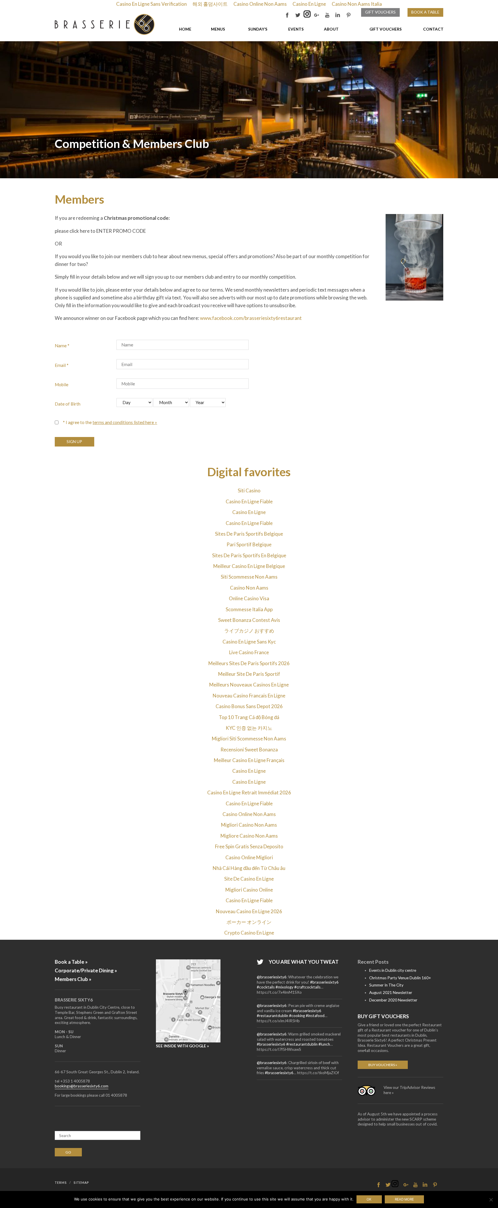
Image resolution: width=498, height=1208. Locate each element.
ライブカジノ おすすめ (249, 631)
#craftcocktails (307, 987)
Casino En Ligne (249, 512)
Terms (61, 1182)
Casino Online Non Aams (249, 814)
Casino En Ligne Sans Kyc (249, 642)
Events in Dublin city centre (392, 970)
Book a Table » (71, 962)
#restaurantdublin (272, 1015)
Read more (404, 1199)
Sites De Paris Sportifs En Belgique (249, 555)
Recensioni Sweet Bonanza (249, 749)
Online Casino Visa (249, 598)
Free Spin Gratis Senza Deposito (249, 846)
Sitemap (81, 1182)
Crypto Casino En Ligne (249, 933)
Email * (62, 365)
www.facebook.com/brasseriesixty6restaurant (251, 318)
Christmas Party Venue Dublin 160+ (400, 978)
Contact (433, 29)
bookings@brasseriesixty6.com (81, 1086)
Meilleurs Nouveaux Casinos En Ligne (249, 685)
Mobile (61, 384)
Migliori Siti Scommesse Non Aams (249, 739)
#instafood (315, 1015)
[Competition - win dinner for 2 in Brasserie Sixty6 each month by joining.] (104, 24)
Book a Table (425, 12)
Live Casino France (249, 652)
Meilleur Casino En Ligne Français (249, 760)
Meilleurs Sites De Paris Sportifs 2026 (249, 663)
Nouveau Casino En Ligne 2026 (249, 911)
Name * (62, 345)
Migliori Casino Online (249, 890)
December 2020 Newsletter (393, 1000)
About (331, 29)
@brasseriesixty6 (271, 977)
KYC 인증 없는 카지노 (249, 728)
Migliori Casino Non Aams (249, 825)
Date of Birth (67, 403)
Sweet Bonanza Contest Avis (249, 620)
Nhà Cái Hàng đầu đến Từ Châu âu (249, 868)
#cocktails (266, 987)
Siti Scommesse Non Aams (249, 577)
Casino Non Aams (249, 588)
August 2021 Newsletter (390, 992)
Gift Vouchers (380, 12)
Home (185, 29)
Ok (369, 1199)
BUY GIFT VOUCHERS (383, 1016)
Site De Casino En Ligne (249, 879)
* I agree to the (110, 422)
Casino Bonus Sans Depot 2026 (249, 706)
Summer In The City (386, 985)
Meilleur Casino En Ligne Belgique (249, 566)
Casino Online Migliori (249, 857)
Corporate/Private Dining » (86, 970)
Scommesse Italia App (249, 609)
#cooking (297, 1015)
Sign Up (74, 441)
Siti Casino (249, 490)
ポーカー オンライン (249, 922)
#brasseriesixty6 (324, 982)
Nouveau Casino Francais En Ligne (249, 696)
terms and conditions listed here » (125, 422)
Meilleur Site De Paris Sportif (249, 674)
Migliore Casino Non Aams (249, 836)
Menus (218, 29)
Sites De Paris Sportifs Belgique (249, 534)
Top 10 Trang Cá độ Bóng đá (249, 717)
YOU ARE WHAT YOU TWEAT (304, 962)
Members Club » (73, 979)
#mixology (284, 987)
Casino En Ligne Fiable (249, 501)
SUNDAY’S (257, 29)
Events (296, 29)
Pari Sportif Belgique (249, 544)
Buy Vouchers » (382, 1065)
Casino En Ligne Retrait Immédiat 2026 (249, 792)
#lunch (324, 1044)
